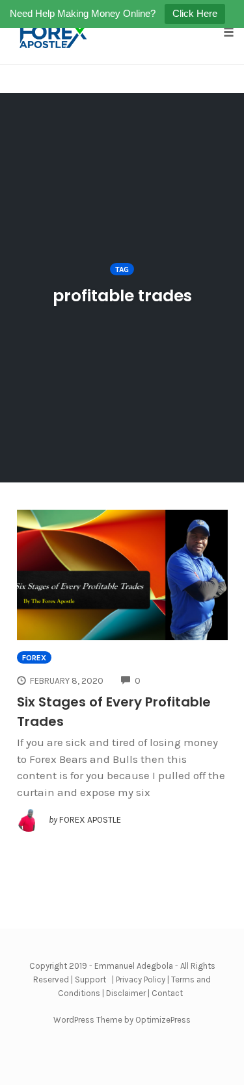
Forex (34, 657)
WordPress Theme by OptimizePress (122, 1020)
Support (90, 979)
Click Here (194, 13)
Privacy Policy (140, 979)
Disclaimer (126, 993)
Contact (167, 993)
